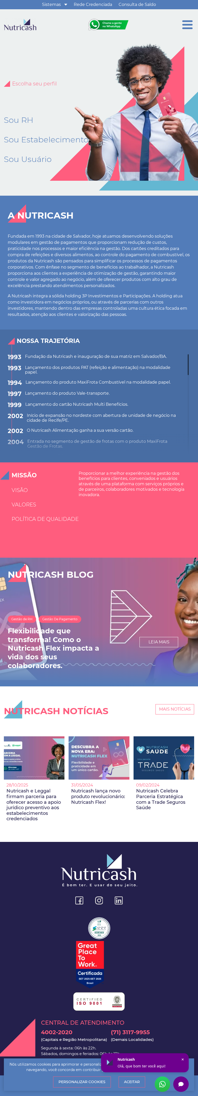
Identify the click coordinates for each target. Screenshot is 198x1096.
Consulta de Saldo (137, 4)
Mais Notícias (175, 709)
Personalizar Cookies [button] (82, 1082)
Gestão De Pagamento (60, 619)
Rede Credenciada (93, 4)
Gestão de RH (21, 619)
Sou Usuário (28, 159)
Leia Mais (158, 642)
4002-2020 (74, 1035)
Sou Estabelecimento (46, 139)
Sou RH (18, 120)
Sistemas (51, 4)
